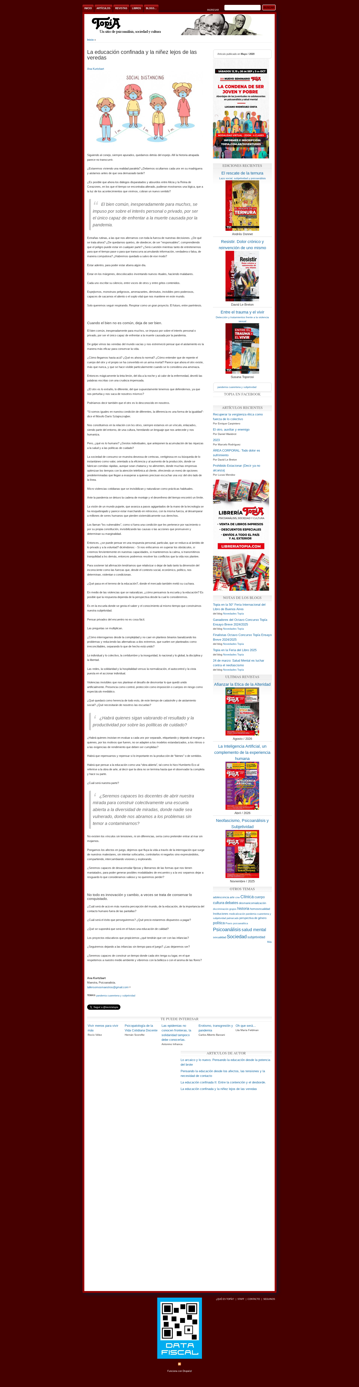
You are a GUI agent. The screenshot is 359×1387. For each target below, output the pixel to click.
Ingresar (213, 10)
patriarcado (233, 918)
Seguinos (269, 1299)
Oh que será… (246, 1025)
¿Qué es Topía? (225, 1299)
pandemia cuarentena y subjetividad (115, 995)
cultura (218, 902)
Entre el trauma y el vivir (242, 312)
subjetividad (256, 937)
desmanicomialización (252, 903)
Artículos (103, 8)
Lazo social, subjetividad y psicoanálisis (242, 178)
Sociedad (237, 936)
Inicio (88, 8)
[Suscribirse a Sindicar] (179, 1364)
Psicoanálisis (227, 929)
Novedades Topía (233, 613)
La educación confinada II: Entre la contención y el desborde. (223, 1082)
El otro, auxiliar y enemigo (231, 429)
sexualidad (219, 937)
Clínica (247, 896)
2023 (216, 440)
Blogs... (151, 8)
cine (237, 897)
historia (243, 908)
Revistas (121, 8)
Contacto (254, 1299)
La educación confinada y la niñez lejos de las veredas (219, 1089)
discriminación (220, 909)
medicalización (237, 913)
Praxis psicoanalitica (236, 923)
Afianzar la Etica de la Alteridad (242, 684)
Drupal (187, 1371)
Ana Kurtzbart (95, 68)
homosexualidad (260, 908)
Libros (136, 8)
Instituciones (220, 913)
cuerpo (259, 897)
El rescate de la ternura (242, 173)
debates (231, 902)
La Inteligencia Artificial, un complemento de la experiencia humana (242, 752)
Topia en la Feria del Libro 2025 (235, 650)
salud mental (254, 929)
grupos (233, 909)
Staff (240, 1299)
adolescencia (221, 897)
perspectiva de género (252, 918)
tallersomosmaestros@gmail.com (109, 987)
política (219, 923)
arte (232, 897)
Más (269, 942)
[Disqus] (179, 1141)
